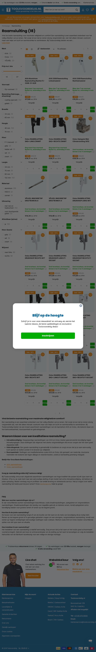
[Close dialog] (81, 305)
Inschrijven (48, 335)
